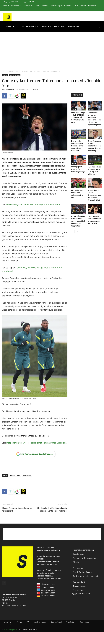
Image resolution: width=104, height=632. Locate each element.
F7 (75, 6)
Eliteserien (68, 6)
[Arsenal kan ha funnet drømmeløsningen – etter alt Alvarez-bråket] (95, 183)
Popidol (83, 6)
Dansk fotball (85, 622)
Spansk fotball (56, 622)
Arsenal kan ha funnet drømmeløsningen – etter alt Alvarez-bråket (94, 195)
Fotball (4, 6)
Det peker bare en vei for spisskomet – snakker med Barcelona (36, 442)
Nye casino (78, 568)
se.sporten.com (48, 590)
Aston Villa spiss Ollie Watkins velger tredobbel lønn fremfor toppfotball (78, 221)
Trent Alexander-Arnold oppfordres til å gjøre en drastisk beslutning (95, 146)
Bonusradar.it (79, 582)
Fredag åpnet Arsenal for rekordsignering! (78, 169)
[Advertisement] (52, 48)
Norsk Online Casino (82, 572)
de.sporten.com (48, 595)
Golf (63, 27)
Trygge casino (79, 586)
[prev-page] (73, 231)
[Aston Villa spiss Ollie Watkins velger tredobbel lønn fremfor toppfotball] (78, 209)
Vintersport (15, 6)
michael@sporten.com (47, 564)
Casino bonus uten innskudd (86, 576)
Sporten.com (52, 570)
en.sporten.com (48, 587)
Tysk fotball (70, 622)
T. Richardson (9, 90)
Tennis (37, 6)
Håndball (45, 6)
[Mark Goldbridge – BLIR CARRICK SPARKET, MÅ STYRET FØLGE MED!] (78, 105)
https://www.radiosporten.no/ (17, 95)
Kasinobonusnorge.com (83, 550)
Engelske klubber (39, 622)
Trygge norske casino (80, 593)
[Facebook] (100, 9)
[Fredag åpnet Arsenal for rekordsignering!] (78, 160)
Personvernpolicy (10, 629)
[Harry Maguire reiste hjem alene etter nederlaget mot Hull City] (95, 209)
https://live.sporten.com (23, 95)
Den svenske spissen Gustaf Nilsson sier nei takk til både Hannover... (77, 146)
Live (22, 27)
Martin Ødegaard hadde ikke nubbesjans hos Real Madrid (33, 204)
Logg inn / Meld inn (29, 2)
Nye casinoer (79, 590)
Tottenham (27, 475)
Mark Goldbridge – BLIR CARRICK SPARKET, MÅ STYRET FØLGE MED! (78, 117)
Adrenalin (27, 6)
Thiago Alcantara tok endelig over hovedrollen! (17, 509)
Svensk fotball (8, 625)
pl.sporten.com (48, 584)
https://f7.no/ (11, 95)
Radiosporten (73, 27)
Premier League (56, 6)
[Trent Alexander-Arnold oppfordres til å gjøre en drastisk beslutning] (95, 134)
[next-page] (77, 231)
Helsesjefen (92, 6)
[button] (99, 26)
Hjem (4, 71)
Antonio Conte (15, 475)
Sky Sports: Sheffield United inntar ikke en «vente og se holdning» (52, 509)
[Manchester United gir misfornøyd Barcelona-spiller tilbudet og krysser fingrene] (95, 105)
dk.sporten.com (48, 592)
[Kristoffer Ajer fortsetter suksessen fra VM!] (78, 183)
